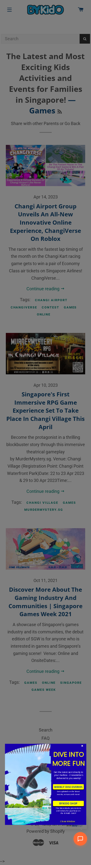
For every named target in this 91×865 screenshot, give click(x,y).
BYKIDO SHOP (68, 803)
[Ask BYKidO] (80, 839)
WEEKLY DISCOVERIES (68, 786)
